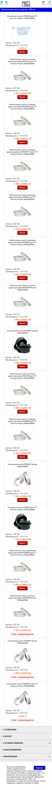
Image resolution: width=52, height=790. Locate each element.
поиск (6, 4)
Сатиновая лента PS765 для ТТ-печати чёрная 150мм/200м (22, 508)
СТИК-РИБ (23, 45)
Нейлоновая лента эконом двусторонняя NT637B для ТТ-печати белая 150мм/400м (22, 376)
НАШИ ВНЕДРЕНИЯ (12, 750)
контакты (49, 4)
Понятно (39, 768)
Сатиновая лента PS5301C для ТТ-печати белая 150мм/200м (22, 685)
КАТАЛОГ (7, 736)
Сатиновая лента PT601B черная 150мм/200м (22, 332)
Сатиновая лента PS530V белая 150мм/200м (22, 642)
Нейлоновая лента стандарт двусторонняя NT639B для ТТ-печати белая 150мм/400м (22, 421)
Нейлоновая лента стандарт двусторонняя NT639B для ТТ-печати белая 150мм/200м (22, 106)
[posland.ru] (26, 6)
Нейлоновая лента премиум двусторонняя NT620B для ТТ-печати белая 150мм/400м (22, 552)
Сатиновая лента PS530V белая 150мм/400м (22, 465)
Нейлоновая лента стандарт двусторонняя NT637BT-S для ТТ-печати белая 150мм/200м (22, 152)
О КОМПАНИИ (9, 730)
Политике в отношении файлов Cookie (22, 785)
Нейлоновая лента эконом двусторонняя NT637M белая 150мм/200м (22, 598)
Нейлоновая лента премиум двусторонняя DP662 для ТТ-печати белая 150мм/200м (22, 197)
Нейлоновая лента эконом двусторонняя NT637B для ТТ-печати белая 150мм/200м (22, 61)
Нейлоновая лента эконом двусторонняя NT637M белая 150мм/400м (22, 287)
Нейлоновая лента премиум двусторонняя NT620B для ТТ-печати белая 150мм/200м (22, 242)
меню (1, 4)
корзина (43, 4)
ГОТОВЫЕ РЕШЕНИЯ (13, 743)
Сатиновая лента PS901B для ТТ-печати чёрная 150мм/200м (22, 17)
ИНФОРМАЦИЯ (10, 756)
